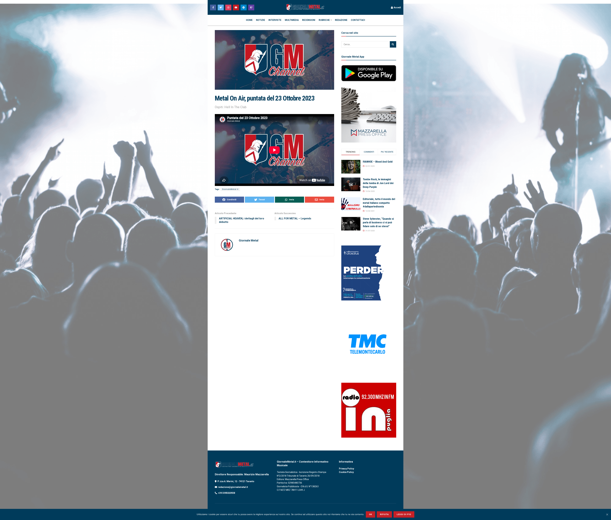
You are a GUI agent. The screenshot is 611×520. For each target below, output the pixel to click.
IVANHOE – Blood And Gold (378, 161)
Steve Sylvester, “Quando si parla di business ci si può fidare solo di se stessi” (378, 222)
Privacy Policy (346, 468)
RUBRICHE (324, 20)
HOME (249, 20)
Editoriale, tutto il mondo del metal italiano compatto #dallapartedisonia (379, 202)
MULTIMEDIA (292, 20)
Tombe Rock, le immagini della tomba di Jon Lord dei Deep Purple (378, 183)
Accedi (397, 7)
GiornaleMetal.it (230, 189)
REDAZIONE (341, 20)
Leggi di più (404, 514)
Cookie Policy (346, 472)
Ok (370, 514)
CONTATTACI (358, 20)
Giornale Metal (248, 240)
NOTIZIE (260, 20)
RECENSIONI (308, 20)
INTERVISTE (274, 20)
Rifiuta (384, 514)
